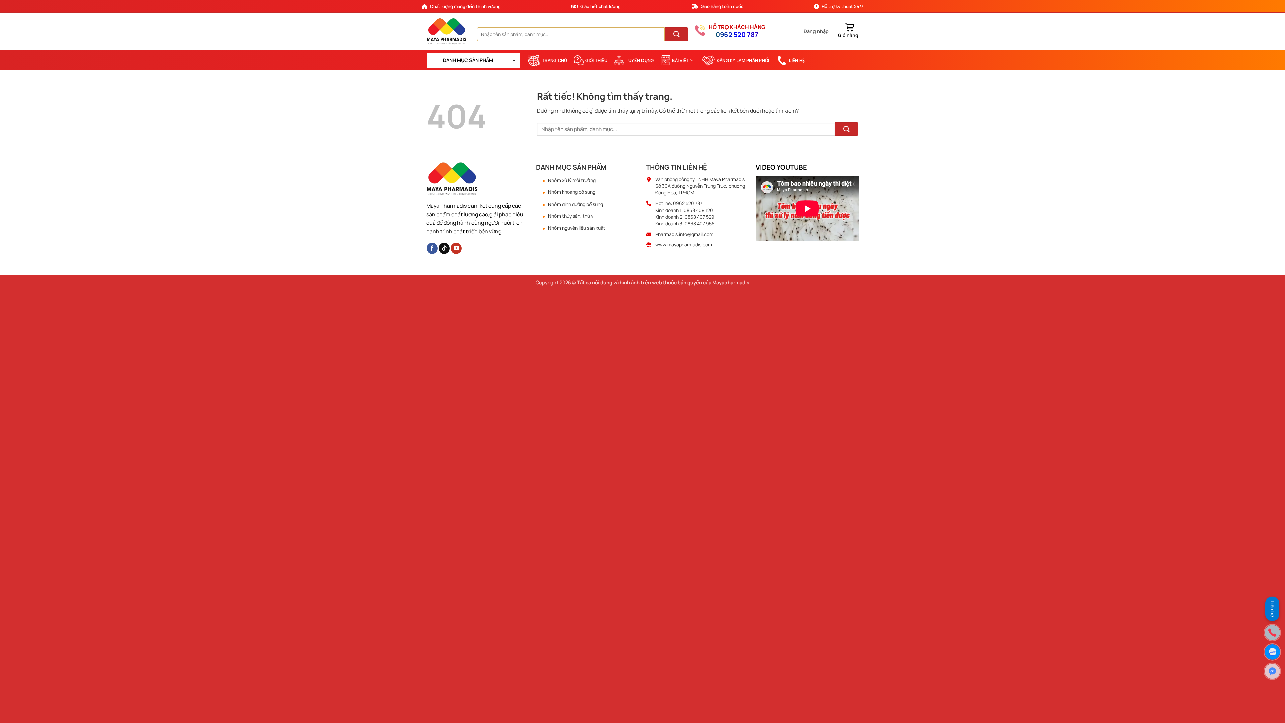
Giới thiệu (596, 60)
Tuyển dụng (640, 60)
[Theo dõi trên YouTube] (456, 248)
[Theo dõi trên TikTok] (444, 248)
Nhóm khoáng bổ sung (571, 192)
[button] (816, 31)
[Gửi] (676, 34)
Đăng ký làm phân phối (743, 60)
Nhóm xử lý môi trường (572, 180)
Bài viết (680, 60)
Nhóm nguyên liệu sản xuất (576, 228)
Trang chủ (554, 60)
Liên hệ (797, 60)
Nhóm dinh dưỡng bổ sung (575, 204)
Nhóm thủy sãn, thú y (570, 216)
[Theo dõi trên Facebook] (432, 248)
